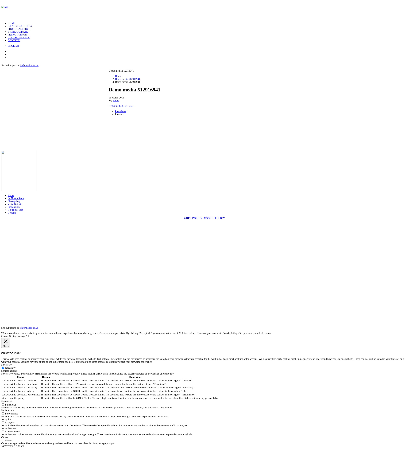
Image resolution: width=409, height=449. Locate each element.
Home (11, 23)
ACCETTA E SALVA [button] (12, 446)
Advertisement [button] (8, 428)
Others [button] (4, 437)
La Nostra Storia (20, 26)
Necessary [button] (6, 364)
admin (116, 100)
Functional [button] (6, 401)
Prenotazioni (17, 34)
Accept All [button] (23, 336)
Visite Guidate (18, 31)
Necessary (10, 368)
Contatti (14, 40)
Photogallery (18, 28)
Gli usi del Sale (19, 37)
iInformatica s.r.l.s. (29, 65)
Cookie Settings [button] (9, 336)
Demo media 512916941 (127, 79)
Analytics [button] (6, 419)
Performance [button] (7, 410)
